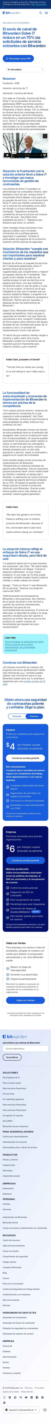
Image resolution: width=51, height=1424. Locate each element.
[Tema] (45, 1410)
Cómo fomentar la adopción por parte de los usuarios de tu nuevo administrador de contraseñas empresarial (24, 645)
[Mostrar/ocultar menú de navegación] (46, 13)
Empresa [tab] (34, 716)
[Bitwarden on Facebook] (37, 1397)
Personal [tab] (17, 716)
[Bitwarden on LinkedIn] (32, 1397)
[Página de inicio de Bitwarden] (11, 13)
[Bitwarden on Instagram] (43, 1397)
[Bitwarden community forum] (16, 1397)
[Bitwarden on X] (5, 1397)
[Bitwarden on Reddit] (10, 1397)
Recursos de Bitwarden (16, 23)
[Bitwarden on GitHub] (21, 1397)
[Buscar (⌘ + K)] (41, 13)
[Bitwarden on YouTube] (26, 1397)
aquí (22, 672)
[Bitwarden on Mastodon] (5, 1403)
